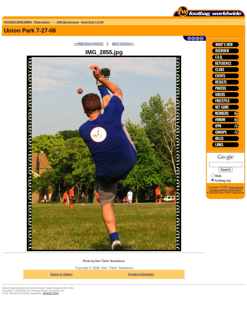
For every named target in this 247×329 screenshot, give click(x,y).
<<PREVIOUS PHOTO (88, 44)
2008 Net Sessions (68, 22)
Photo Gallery (42, 22)
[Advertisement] (30, 9)
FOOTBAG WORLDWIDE (18, 22)
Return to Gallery (61, 274)
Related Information (141, 274)
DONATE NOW (51, 293)
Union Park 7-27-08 (92, 22)
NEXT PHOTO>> (123, 44)
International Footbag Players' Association (226, 188)
